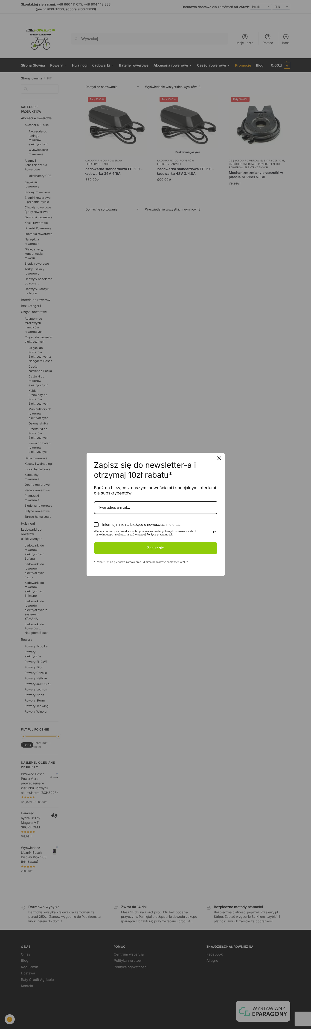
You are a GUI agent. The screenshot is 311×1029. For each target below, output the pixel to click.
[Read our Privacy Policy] (214, 532)
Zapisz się (155, 548)
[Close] (219, 458)
